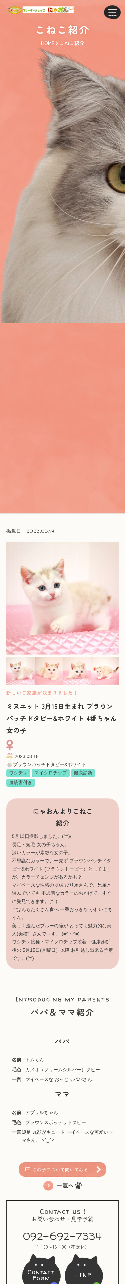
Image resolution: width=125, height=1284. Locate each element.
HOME (47, 42)
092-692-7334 (62, 1236)
